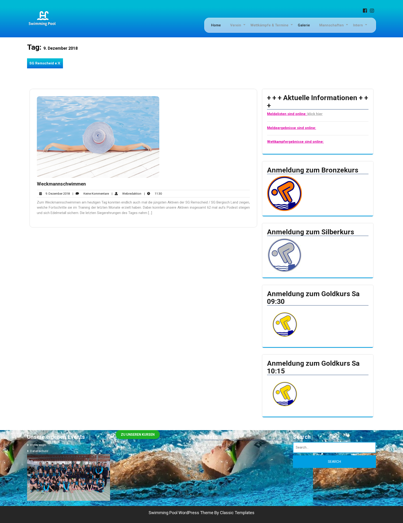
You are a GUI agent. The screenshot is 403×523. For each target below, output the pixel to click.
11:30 (153, 193)
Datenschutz (39, 451)
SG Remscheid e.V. (45, 63)
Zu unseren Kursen (138, 434)
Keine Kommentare (91, 194)
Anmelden (214, 445)
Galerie (304, 25)
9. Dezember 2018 (57, 194)
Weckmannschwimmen (61, 184)
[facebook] (366, 11)
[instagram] (373, 11)
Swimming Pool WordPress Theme (181, 512)
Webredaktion (126, 194)
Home (216, 25)
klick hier (315, 114)
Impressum (38, 445)
